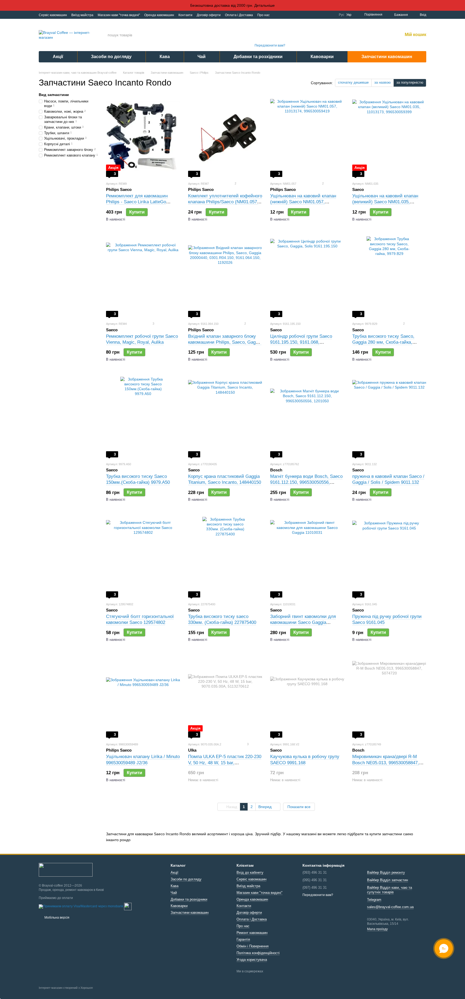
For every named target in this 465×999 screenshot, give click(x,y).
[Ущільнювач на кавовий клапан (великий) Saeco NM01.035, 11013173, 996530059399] (389, 136)
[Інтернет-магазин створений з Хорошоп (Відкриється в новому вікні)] (66, 992)
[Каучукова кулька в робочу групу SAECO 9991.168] (307, 697)
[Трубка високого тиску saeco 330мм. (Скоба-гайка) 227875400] (225, 557)
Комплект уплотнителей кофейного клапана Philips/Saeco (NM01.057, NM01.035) (225, 201)
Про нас (263, 15)
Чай (202, 56)
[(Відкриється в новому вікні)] (128, 906)
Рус (341, 14)
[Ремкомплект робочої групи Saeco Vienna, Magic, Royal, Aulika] (143, 276)
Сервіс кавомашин (53, 15)
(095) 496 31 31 (270, 32)
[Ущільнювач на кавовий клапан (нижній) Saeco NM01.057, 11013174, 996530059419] (307, 136)
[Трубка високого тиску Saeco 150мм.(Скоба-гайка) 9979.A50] (143, 417)
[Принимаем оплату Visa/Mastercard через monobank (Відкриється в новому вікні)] (81, 906)
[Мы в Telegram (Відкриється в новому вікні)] (325, 15)
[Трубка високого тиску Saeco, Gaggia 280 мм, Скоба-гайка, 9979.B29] (389, 276)
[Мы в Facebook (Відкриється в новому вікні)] (305, 15)
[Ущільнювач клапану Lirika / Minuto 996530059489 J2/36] (143, 697)
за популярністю (409, 82)
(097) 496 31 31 (270, 39)
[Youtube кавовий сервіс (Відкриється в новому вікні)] (312, 15)
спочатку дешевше (353, 82)
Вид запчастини (54, 95)
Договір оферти (209, 15)
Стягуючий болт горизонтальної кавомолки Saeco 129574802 (140, 619)
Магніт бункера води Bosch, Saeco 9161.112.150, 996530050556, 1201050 (306, 482)
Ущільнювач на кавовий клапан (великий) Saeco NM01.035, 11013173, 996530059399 (385, 201)
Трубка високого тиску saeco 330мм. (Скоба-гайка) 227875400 (222, 619)
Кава (165, 56)
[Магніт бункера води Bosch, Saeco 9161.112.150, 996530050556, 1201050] (307, 417)
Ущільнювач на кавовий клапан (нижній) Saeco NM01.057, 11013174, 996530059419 (303, 201)
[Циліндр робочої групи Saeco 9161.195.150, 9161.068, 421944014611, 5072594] (307, 276)
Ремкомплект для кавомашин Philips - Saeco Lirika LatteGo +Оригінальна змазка (137, 201)
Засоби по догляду (111, 56)
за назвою (382, 82)
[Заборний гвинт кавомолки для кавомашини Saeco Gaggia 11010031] (307, 557)
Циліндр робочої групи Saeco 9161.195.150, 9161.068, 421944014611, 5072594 (301, 342)
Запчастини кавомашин (386, 56)
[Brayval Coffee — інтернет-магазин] (66, 869)
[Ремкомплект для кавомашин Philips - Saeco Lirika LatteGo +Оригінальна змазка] (143, 136)
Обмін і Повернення (253, 946)
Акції (58, 56)
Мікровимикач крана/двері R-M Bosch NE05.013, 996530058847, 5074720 (385, 762)
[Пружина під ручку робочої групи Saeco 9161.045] (389, 557)
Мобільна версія (56, 917)
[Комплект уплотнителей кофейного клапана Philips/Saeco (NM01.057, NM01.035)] (225, 136)
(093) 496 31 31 (270, 24)
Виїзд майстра (82, 15)
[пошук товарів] (226, 35)
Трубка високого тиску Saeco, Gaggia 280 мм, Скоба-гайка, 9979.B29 (383, 342)
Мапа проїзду (377, 929)
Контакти (185, 15)
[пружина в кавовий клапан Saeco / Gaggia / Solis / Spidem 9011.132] (389, 417)
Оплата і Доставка (239, 15)
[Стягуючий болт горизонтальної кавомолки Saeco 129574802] (143, 557)
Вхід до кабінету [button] (250, 872)
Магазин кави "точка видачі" (119, 15)
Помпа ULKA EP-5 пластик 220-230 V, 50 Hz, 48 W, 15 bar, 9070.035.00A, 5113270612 (224, 762)
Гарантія (243, 939)
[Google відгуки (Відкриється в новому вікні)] (331, 15)
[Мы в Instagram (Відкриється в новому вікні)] (318, 15)
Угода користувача (252, 960)
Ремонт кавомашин (252, 933)
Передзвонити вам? (270, 45)
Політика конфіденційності (258, 953)
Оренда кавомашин (159, 15)
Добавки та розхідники (258, 56)
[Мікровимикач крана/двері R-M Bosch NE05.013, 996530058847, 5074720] (389, 697)
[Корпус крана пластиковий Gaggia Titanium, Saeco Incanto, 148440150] (225, 417)
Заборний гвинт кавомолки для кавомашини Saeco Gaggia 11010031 (303, 622)
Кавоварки (322, 56)
